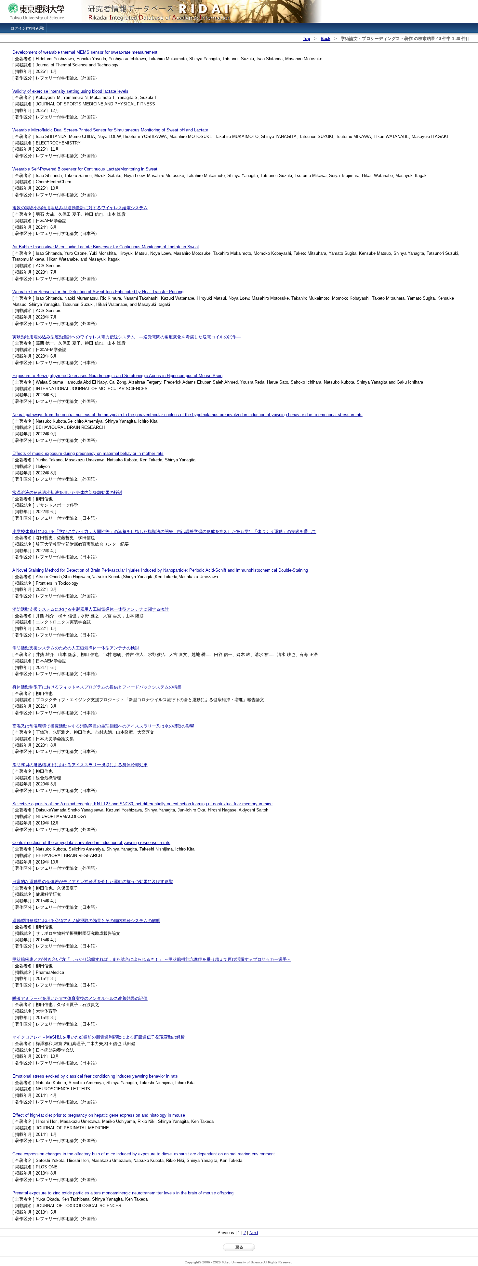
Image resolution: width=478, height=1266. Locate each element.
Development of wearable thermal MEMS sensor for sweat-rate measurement (84, 52)
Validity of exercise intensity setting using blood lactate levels (70, 91)
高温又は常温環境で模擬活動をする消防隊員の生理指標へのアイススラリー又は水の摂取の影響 (103, 726)
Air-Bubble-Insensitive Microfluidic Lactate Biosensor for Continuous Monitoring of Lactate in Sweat (105, 246)
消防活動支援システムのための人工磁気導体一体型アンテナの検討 (75, 648)
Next (253, 1232)
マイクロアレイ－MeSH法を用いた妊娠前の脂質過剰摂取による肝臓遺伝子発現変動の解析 (98, 1037)
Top (306, 38)
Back (325, 38)
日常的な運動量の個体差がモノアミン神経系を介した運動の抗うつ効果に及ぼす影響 (92, 881)
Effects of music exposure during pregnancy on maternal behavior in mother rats (88, 453)
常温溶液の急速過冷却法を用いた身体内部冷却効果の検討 (67, 492)
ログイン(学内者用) (27, 28)
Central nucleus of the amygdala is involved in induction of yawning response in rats (91, 842)
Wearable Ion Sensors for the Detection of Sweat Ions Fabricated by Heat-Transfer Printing (97, 291)
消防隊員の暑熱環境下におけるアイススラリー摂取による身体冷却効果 (80, 764)
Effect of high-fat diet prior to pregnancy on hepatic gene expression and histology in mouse (98, 1115)
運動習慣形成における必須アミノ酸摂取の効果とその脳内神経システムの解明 (86, 920)
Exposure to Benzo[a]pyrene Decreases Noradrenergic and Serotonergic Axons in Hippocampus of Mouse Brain (117, 375)
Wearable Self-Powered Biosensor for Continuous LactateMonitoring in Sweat (84, 169)
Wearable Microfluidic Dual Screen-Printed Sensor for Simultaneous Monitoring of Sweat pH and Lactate (110, 130)
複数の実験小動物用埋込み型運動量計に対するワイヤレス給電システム (80, 207)
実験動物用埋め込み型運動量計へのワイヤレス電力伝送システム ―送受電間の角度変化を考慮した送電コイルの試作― (126, 336)
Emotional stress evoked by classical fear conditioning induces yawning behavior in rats (95, 1076)
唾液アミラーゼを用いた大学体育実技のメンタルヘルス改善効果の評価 (80, 998)
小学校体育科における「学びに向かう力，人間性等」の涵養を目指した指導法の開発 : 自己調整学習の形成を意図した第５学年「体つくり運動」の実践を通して (164, 531)
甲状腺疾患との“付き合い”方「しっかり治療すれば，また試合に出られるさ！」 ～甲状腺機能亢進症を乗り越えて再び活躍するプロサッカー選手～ (151, 959)
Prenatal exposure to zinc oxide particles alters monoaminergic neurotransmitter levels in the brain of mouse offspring (122, 1193)
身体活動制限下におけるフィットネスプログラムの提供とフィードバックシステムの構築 (96, 687)
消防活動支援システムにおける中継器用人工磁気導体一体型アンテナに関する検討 (90, 609)
